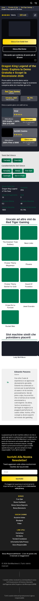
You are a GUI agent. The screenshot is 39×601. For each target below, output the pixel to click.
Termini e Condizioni (19, 539)
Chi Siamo (19, 536)
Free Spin (19, 499)
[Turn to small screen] (35, 21)
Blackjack (19, 520)
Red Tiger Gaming (12, 91)
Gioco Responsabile (19, 545)
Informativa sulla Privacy (19, 542)
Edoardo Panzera (22, 372)
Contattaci (19, 533)
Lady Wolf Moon (19, 357)
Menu (36, 3)
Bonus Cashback (19, 502)
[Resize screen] (35, 60)
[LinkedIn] (8, 382)
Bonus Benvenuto (19, 508)
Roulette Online (19, 517)
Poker (19, 523)
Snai (16, 111)
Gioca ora (28, 119)
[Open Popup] (35, 15)
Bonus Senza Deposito (19, 505)
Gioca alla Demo (19, 49)
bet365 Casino (20, 131)
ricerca (31, 3)
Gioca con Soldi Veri (19, 42)
